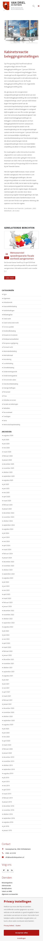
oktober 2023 (8, 567)
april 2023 (6, 591)
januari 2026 (7, 457)
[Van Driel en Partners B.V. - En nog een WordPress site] (14, 6)
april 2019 (6, 787)
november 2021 (8, 661)
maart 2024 (7, 547)
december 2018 (8, 803)
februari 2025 (8, 502)
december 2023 (8, 559)
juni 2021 (6, 681)
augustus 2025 (8, 477)
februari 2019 (8, 795)
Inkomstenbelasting (10, 348)
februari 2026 (8, 453)
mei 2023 (6, 587)
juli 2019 (6, 775)
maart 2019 (7, 791)
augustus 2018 (8, 819)
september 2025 (9, 473)
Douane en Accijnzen (10, 332)
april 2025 (6, 494)
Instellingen (21, 938)
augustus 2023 (8, 575)
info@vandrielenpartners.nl (14, 854)
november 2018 (8, 807)
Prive (5, 393)
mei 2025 (6, 490)
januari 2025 (7, 506)
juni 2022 (6, 632)
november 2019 (8, 758)
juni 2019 (6, 779)
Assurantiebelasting (10, 304)
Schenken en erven (9, 397)
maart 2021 (7, 693)
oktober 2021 (8, 665)
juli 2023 (6, 579)
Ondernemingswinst (10, 373)
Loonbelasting (8, 361)
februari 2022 (8, 648)
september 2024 (9, 522)
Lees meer (10, 275)
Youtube (8, 867)
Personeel (6, 389)
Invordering (7, 356)
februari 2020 (8, 746)
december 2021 (8, 657)
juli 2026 (6, 437)
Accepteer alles (21, 933)
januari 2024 (7, 555)
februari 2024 (8, 551)
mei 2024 (6, 538)
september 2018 (9, 815)
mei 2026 (6, 445)
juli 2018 (6, 823)
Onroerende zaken (9, 377)
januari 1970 (7, 827)
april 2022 (6, 640)
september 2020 (9, 717)
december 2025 (8, 461)
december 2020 (8, 705)
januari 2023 (7, 604)
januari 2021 (7, 701)
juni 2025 (6, 486)
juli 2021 (6, 677)
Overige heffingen (9, 385)
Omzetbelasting (8, 365)
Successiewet (7, 409)
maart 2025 (7, 498)
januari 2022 (7, 652)
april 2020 (6, 738)
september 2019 (9, 766)
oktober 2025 (8, 469)
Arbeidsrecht (7, 299)
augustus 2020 (8, 722)
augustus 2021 (8, 673)
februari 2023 (8, 599)
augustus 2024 (8, 526)
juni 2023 (6, 583)
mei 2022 (6, 636)
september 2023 (9, 571)
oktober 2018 (8, 811)
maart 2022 (7, 644)
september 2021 (9, 669)
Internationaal (8, 352)
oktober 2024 (8, 518)
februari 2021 (8, 697)
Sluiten (18, 925)
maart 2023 (7, 595)
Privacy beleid (9, 925)
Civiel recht (7, 316)
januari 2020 (7, 750)
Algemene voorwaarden (10, 891)
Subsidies (6, 405)
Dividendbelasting (9, 328)
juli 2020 (6, 726)
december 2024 (8, 510)
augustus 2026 (8, 433)
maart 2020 (7, 742)
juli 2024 (6, 530)
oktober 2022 (8, 616)
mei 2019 (6, 783)
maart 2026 (7, 449)
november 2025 (8, 465)
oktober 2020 (8, 713)
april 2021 (6, 689)
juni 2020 (6, 730)
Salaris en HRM (7, 888)
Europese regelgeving (10, 340)
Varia (5, 417)
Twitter (4, 867)
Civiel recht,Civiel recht (11, 320)
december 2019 (8, 754)
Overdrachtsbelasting (10, 381)
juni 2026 (6, 441)
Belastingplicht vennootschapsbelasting (23, 254)
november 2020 (8, 709)
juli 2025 (6, 481)
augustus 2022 (8, 624)
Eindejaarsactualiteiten (11, 336)
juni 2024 (6, 534)
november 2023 (8, 563)
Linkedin (12, 867)
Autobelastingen (8, 308)
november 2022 (8, 612)
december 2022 (8, 608)
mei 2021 (6, 685)
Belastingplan (8, 312)
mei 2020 (6, 734)
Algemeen (6, 295)
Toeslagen (6, 413)
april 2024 (6, 542)
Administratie (6, 882)
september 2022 (9, 620)
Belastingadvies (7, 880)
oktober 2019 (8, 762)
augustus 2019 (8, 770)
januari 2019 (7, 799)
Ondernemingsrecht (10, 369)
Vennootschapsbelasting (11, 422)
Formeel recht (8, 344)
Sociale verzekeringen (10, 401)
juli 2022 (6, 628)
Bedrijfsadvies (7, 885)
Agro (5, 291)
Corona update (8, 324)
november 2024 (8, 514)
